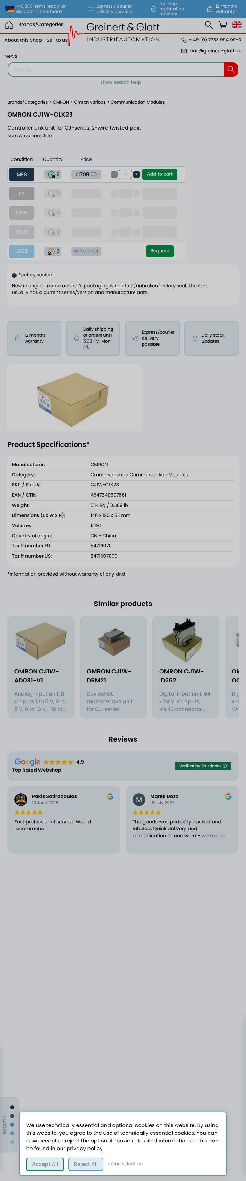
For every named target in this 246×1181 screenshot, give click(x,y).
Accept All (45, 1164)
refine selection (125, 1164)
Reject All (86, 1164)
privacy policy (84, 1148)
